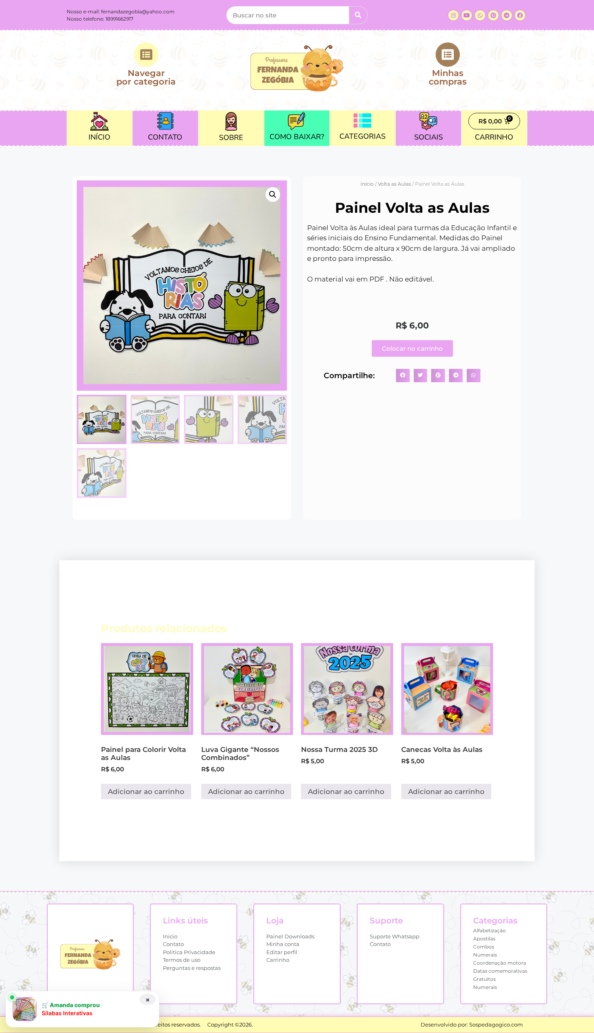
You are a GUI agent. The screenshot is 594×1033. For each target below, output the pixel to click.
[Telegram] (506, 15)
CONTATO (165, 137)
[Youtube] (466, 15)
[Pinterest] (493, 15)
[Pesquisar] (358, 15)
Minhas (448, 77)
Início (367, 184)
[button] (272, 194)
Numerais (485, 955)
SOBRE (231, 137)
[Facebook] (520, 15)
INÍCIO (99, 137)
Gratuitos (484, 979)
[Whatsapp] (480, 15)
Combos (483, 947)
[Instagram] (453, 15)
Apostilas (484, 939)
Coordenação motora (499, 963)
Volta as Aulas (394, 184)
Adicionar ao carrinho (146, 791)
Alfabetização (489, 930)
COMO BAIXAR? (297, 137)
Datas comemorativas (500, 971)
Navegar (146, 77)
